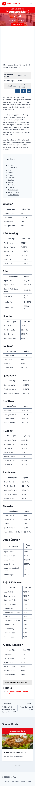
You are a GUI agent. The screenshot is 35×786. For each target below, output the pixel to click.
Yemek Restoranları (17, 8)
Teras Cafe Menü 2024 (26, 706)
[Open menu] (31, 3)
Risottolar (11, 180)
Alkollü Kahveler (13, 195)
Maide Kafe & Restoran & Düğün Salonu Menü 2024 (9, 708)
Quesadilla (11, 177)
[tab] (13, 765)
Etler (9, 170)
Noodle (10, 173)
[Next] (29, 746)
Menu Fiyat (9, 756)
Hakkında (15, 781)
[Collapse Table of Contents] (27, 159)
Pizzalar (10, 182)
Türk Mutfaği (12, 168)
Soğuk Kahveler (13, 192)
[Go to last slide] (5, 746)
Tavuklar (11, 187)
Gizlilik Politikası (26, 781)
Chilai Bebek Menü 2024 (15, 752)
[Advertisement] (17, 46)
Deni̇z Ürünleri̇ (13, 190)
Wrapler (10, 165)
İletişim (7, 781)
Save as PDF (17, 24)
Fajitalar (10, 175)
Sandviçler (11, 185)
